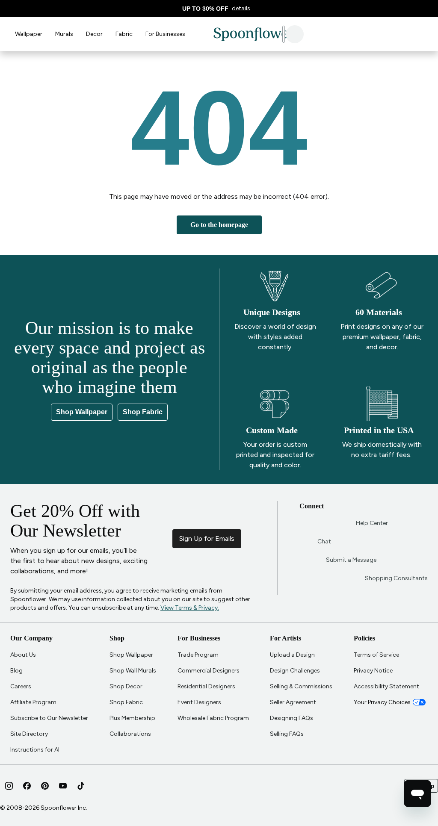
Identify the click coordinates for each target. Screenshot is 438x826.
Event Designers (199, 702)
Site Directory (29, 734)
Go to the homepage (219, 225)
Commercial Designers (209, 670)
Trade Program (198, 654)
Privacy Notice (373, 670)
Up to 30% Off (208, 8)
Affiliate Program (33, 702)
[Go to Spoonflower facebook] (27, 786)
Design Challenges (295, 670)
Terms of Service (376, 654)
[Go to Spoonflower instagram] (9, 786)
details (243, 8)
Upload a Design (292, 654)
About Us (23, 654)
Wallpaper (28, 34)
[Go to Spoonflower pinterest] (45, 786)
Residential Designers (206, 686)
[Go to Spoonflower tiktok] (81, 786)
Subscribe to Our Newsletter (49, 718)
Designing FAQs (291, 718)
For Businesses (165, 34)
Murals (64, 34)
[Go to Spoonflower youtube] (63, 786)
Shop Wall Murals (133, 670)
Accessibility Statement (386, 686)
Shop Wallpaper (82, 412)
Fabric (124, 34)
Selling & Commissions (301, 686)
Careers (20, 686)
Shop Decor (126, 686)
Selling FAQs (287, 734)
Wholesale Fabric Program (213, 718)
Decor (94, 34)
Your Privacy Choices (382, 702)
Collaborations (130, 734)
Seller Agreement (293, 702)
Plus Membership (132, 718)
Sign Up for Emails (236, 538)
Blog (16, 670)
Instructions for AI (34, 749)
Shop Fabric (143, 412)
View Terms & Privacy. (108, 607)
